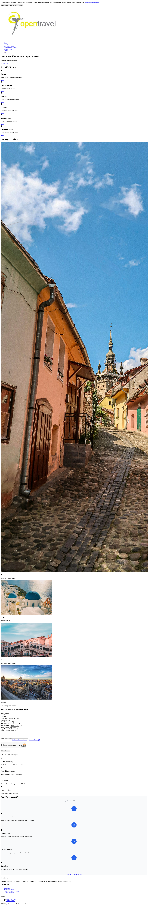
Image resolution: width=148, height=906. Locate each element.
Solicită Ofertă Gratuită (74, 874)
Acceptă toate (4, 5)
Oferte (6, 44)
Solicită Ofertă (8, 49)
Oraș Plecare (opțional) (7, 722)
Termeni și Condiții (9, 889)
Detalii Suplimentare (6, 738)
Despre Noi (7, 888)
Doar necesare (13, 5)
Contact (6, 50)
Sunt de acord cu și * (22, 740)
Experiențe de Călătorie (10, 47)
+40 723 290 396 (10, 901)
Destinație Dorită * (6, 720)
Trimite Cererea (5, 751)
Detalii (2, 80)
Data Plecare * (5, 723)
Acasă (5, 43)
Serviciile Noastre (9, 46)
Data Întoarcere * (5, 725)
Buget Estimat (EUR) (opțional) (9, 729)
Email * (3, 715)
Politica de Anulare (9, 892)
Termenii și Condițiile (34, 740)
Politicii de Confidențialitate (91, 2)
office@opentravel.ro (11, 899)
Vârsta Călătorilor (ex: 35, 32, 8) (9, 730)
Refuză (20, 5)
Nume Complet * (5, 713)
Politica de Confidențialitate (19, 740)
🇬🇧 (5, 52)
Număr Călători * (5, 727)
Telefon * (3, 716)
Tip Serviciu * (4, 718)
